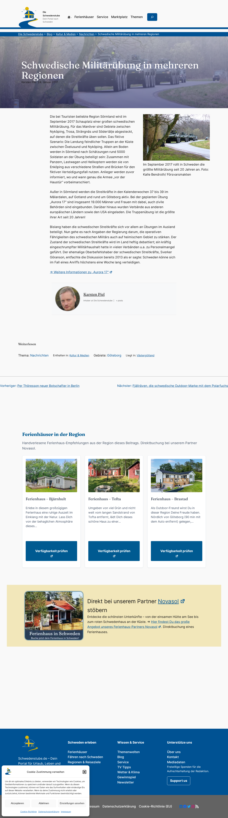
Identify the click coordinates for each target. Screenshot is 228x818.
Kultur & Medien (79, 355)
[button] (84, 772)
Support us (178, 781)
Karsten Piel (28, 82)
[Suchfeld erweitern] (152, 17)
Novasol (168, 601)
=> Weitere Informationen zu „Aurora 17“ (79, 272)
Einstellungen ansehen (72, 803)
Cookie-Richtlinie (28, 811)
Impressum (66, 811)
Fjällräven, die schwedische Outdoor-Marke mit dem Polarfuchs (180, 386)
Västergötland (145, 355)
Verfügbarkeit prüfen (51, 551)
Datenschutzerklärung (48, 811)
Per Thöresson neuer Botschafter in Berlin (48, 386)
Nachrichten (39, 355)
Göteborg (114, 355)
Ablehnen (44, 803)
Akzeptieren (17, 803)
